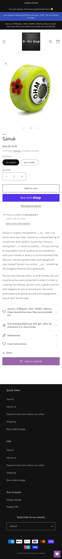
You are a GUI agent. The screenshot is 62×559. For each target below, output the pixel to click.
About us (11, 406)
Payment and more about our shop (25, 414)
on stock (11, 162)
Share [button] (9, 352)
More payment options (31, 205)
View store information (18, 223)
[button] (4, 41)
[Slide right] (38, 128)
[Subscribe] (51, 526)
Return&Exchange (16, 429)
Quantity (6, 169)
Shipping (16, 151)
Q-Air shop (26, 553)
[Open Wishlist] (57, 554)
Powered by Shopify (38, 553)
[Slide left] (23, 128)
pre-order (29, 162)
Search (10, 399)
